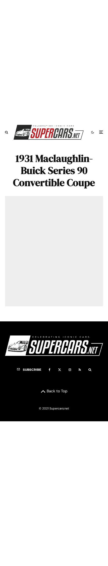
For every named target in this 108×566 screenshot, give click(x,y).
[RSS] (80, 369)
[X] (59, 369)
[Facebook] (49, 369)
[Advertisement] (54, 60)
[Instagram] (70, 369)
